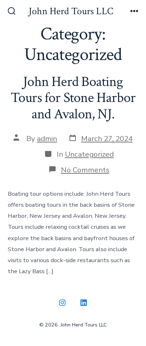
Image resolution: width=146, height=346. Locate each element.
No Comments (85, 170)
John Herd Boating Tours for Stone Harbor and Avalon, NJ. (73, 97)
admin (47, 139)
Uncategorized (89, 154)
